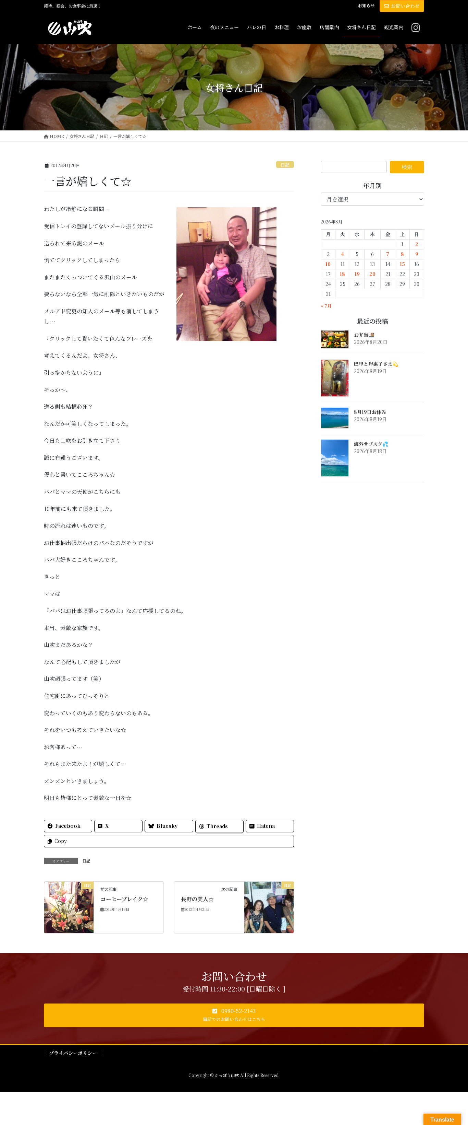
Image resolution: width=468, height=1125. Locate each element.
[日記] (69, 907)
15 (402, 263)
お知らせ (366, 5)
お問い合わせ (405, 5)
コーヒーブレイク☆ (124, 899)
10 (328, 263)
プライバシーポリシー (73, 1052)
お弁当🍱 (364, 334)
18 (342, 273)
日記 (285, 164)
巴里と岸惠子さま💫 (376, 363)
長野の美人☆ (197, 899)
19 (357, 273)
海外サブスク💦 (371, 443)
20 (372, 273)
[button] (234, 1016)
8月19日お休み (370, 411)
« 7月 (326, 305)
